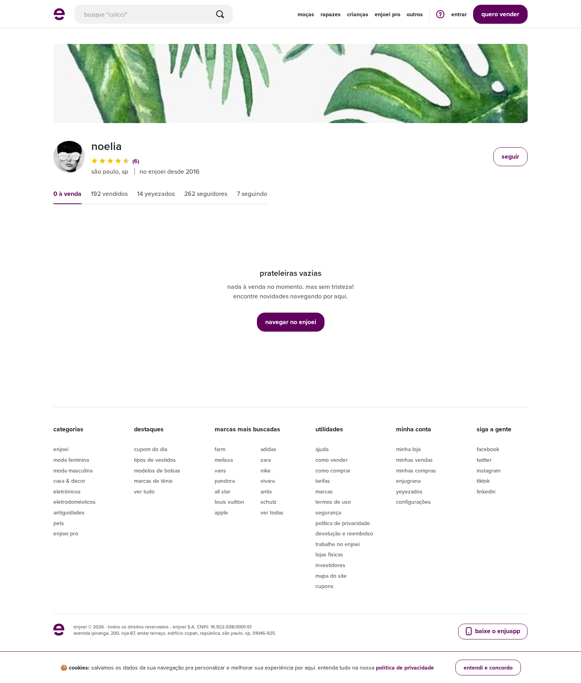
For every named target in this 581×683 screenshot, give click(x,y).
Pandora (225, 481)
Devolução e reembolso (344, 533)
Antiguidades (69, 512)
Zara (265, 460)
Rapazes (331, 14)
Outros (415, 14)
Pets (58, 523)
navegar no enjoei (290, 321)
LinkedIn (486, 491)
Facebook (488, 449)
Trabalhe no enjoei (337, 544)
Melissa (224, 460)
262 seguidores (205, 193)
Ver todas (271, 512)
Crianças (357, 14)
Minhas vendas (414, 460)
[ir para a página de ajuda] (440, 14)
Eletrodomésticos (74, 502)
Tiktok (483, 481)
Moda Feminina (71, 460)
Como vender (331, 460)
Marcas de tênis (153, 481)
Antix (266, 491)
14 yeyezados (156, 193)
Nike (265, 470)
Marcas (324, 491)
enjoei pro (387, 14)
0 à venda (67, 193)
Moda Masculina (72, 470)
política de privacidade (405, 668)
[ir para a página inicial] (59, 17)
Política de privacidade (342, 523)
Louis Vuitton (229, 502)
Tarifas (322, 481)
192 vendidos (109, 193)
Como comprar (333, 470)
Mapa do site (331, 576)
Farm (220, 449)
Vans (220, 470)
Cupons (324, 586)
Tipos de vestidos (155, 460)
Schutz (268, 502)
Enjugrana (408, 481)
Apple (221, 512)
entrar (459, 14)
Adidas (268, 449)
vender (500, 14)
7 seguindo (252, 193)
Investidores (330, 565)
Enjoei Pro (65, 533)
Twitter (484, 460)
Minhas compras (416, 470)
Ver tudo (144, 491)
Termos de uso (333, 502)
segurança (328, 512)
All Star (222, 491)
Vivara (267, 481)
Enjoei (60, 449)
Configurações (413, 502)
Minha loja (408, 449)
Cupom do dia (150, 449)
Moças (306, 14)
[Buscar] (220, 14)
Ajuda (321, 449)
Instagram (488, 470)
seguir (510, 156)
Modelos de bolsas (157, 470)
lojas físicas (329, 554)
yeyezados (409, 491)
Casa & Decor (69, 481)
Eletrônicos (67, 491)
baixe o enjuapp (496, 631)
